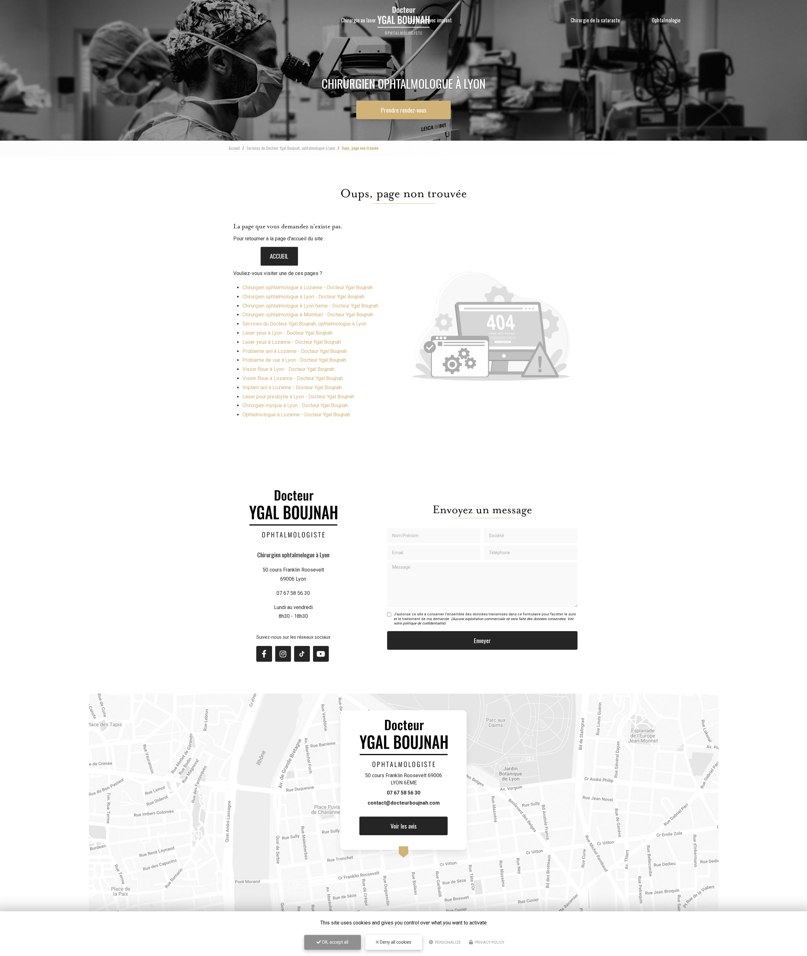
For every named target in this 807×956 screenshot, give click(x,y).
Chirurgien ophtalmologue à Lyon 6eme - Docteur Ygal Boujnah (310, 306)
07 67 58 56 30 (293, 593)
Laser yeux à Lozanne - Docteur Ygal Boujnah (291, 342)
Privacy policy (489, 942)
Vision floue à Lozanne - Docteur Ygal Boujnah (292, 378)
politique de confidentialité (423, 623)
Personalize (447, 942)
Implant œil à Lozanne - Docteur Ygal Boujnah (292, 387)
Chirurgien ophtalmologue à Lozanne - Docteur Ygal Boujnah (307, 287)
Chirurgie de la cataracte (595, 20)
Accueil (234, 148)
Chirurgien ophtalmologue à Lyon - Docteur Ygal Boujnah (303, 297)
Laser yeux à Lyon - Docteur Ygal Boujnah (287, 333)
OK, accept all (334, 942)
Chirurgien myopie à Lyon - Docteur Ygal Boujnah (295, 405)
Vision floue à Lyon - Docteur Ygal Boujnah (288, 369)
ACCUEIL (279, 256)
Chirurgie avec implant (430, 20)
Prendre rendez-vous (404, 109)
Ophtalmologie (666, 20)
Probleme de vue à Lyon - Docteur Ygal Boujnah (294, 360)
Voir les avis (404, 825)
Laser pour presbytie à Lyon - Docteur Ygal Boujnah (298, 397)
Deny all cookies (395, 942)
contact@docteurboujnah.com (404, 803)
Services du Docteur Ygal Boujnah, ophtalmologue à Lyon (291, 148)
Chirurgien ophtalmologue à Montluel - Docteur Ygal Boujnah (307, 315)
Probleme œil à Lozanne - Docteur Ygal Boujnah (294, 351)
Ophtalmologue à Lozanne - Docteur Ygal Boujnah (296, 415)
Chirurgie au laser (358, 20)
